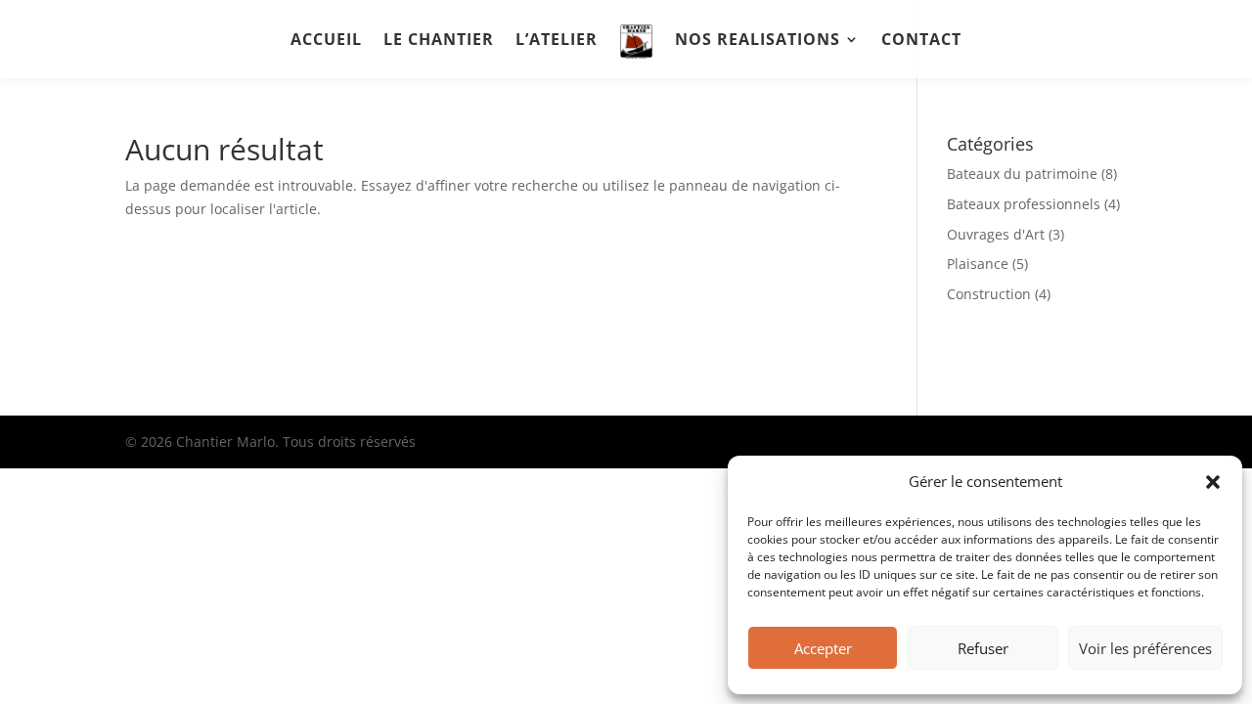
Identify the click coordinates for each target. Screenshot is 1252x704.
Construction (989, 294)
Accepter (823, 648)
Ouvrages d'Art (996, 234)
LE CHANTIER (438, 41)
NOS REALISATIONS (757, 41)
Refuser (983, 648)
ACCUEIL (326, 41)
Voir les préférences (1145, 648)
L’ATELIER (556, 41)
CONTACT (921, 41)
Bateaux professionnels (1023, 204)
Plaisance (977, 263)
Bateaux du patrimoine (1022, 173)
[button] (1213, 482)
